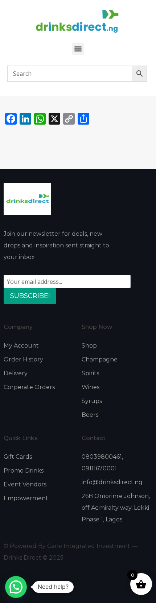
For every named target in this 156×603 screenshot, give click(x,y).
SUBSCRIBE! (30, 296)
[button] (78, 49)
